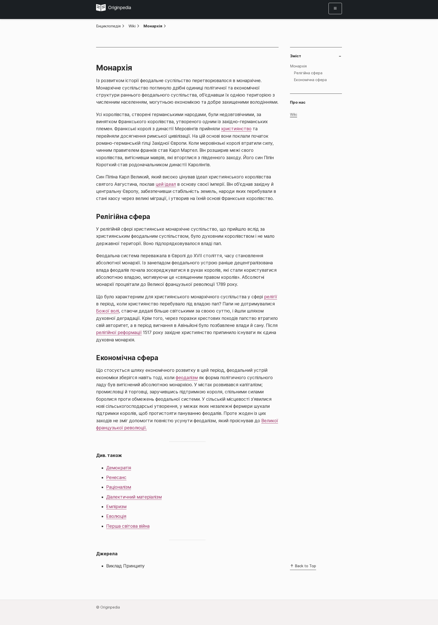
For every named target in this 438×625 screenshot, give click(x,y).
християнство (236, 128)
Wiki (132, 26)
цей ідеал (166, 184)
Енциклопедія (108, 26)
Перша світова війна (128, 526)
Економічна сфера (310, 79)
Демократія (118, 467)
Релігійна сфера (308, 72)
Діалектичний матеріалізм (134, 497)
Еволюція (116, 516)
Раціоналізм (118, 487)
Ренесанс (116, 477)
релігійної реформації (119, 332)
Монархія (152, 26)
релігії (270, 296)
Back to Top (305, 565)
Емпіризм (116, 506)
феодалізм (187, 377)
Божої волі (107, 311)
